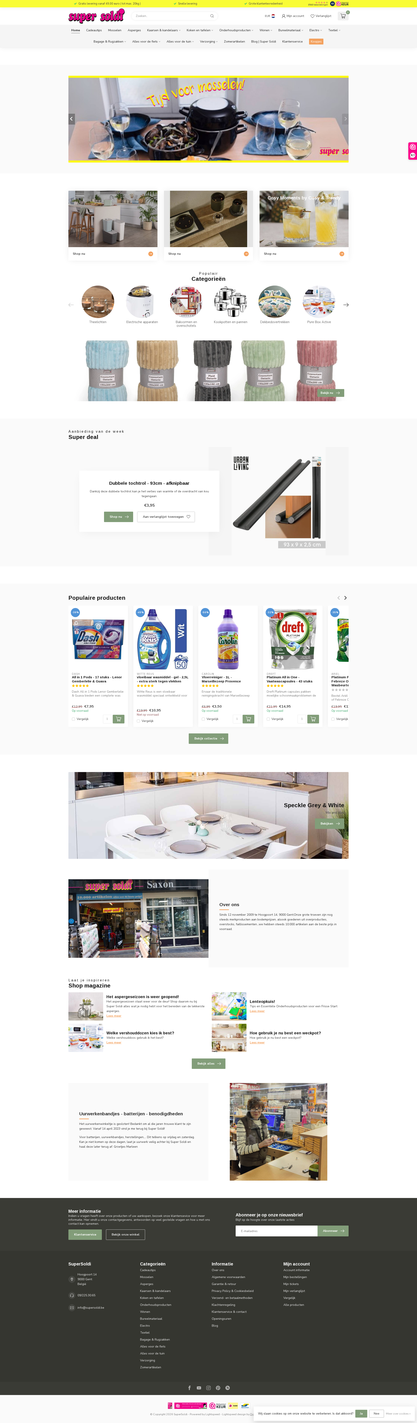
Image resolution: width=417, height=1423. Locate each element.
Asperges (134, 30)
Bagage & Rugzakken (108, 41)
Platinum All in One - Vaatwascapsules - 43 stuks (290, 679)
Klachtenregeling (223, 1305)
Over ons (218, 1270)
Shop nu (116, 517)
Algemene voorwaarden (228, 1277)
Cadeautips (94, 30)
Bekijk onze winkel (125, 1234)
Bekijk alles (205, 1063)
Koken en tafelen (198, 30)
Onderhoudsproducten (235, 30)
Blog (215, 1326)
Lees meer (113, 1016)
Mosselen (114, 30)
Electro (314, 30)
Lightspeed (212, 1414)
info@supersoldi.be (91, 1308)
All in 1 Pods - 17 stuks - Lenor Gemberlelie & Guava (97, 679)
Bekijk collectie (205, 738)
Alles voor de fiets (145, 41)
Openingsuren (221, 1319)
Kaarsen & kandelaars (162, 30)
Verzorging (207, 41)
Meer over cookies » (398, 1413)
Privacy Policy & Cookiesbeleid (233, 1291)
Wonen (265, 30)
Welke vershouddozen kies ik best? (140, 1033)
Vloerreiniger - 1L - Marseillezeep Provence (221, 679)
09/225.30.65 (86, 1295)
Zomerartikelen (234, 41)
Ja (361, 1413)
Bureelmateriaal (289, 30)
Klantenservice (292, 41)
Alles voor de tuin (179, 41)
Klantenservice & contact (229, 1312)
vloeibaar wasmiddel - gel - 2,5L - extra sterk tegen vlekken (163, 679)
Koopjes (316, 41)
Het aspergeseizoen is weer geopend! (142, 997)
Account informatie (296, 1270)
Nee (376, 1413)
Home (75, 30)
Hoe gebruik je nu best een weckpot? (285, 1033)
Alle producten (293, 1305)
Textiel (333, 30)
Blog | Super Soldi (263, 41)
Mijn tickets (291, 1284)
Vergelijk (83, 719)
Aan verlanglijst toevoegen (163, 517)
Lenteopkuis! (262, 1001)
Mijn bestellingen (295, 1277)
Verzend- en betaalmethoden (232, 1298)
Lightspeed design (234, 1414)
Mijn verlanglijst (294, 1291)
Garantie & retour (224, 1284)
